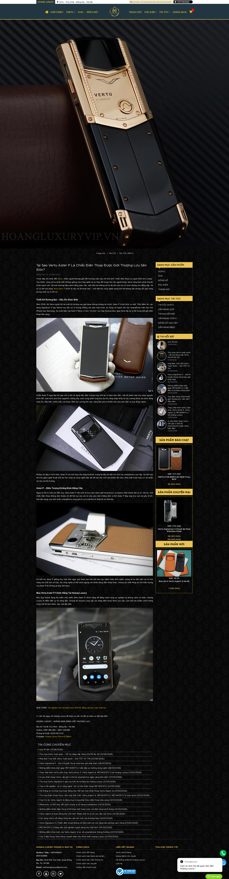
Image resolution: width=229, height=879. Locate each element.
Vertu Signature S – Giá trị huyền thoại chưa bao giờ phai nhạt (75, 763)
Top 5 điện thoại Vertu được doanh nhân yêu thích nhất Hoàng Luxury (78, 836)
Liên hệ (119, 863)
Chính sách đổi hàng (85, 852)
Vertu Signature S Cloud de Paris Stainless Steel (174, 530)
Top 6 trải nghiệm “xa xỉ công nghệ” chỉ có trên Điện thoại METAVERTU (79, 786)
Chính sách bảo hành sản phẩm (90, 856)
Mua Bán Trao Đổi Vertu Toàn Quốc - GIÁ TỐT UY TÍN (72, 758)
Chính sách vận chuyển (86, 863)
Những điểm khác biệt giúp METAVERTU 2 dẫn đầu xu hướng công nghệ (80, 768)
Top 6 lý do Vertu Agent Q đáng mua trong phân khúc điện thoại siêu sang (80, 800)
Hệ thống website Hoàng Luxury (130, 860)
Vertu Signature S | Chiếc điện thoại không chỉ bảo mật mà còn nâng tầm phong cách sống (88, 823)
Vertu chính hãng (123, 852)
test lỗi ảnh (51, 749)
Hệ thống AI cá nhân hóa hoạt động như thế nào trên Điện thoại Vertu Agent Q (83, 791)
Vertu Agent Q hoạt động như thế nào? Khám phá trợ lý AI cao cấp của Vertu (82, 814)
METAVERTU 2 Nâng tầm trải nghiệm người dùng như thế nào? (75, 827)
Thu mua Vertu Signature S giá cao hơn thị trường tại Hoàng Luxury (77, 781)
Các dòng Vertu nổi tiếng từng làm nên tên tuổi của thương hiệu (76, 818)
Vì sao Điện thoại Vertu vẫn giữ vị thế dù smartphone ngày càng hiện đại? (80, 777)
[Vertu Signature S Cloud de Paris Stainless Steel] (174, 511)
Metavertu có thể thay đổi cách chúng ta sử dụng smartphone (75, 804)
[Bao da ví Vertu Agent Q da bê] (174, 563)
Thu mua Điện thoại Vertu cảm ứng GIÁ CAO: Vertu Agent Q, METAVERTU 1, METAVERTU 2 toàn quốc (94, 795)
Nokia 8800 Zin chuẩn (126, 856)
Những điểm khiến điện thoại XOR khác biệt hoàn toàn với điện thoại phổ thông (83, 809)
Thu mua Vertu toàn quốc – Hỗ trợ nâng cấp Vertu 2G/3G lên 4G (76, 754)
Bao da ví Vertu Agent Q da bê (174, 581)
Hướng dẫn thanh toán (86, 867)
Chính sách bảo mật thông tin (89, 860)
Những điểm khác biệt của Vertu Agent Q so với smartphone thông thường (81, 832)
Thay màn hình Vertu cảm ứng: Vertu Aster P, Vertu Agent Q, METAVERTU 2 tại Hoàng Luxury (90, 772)
